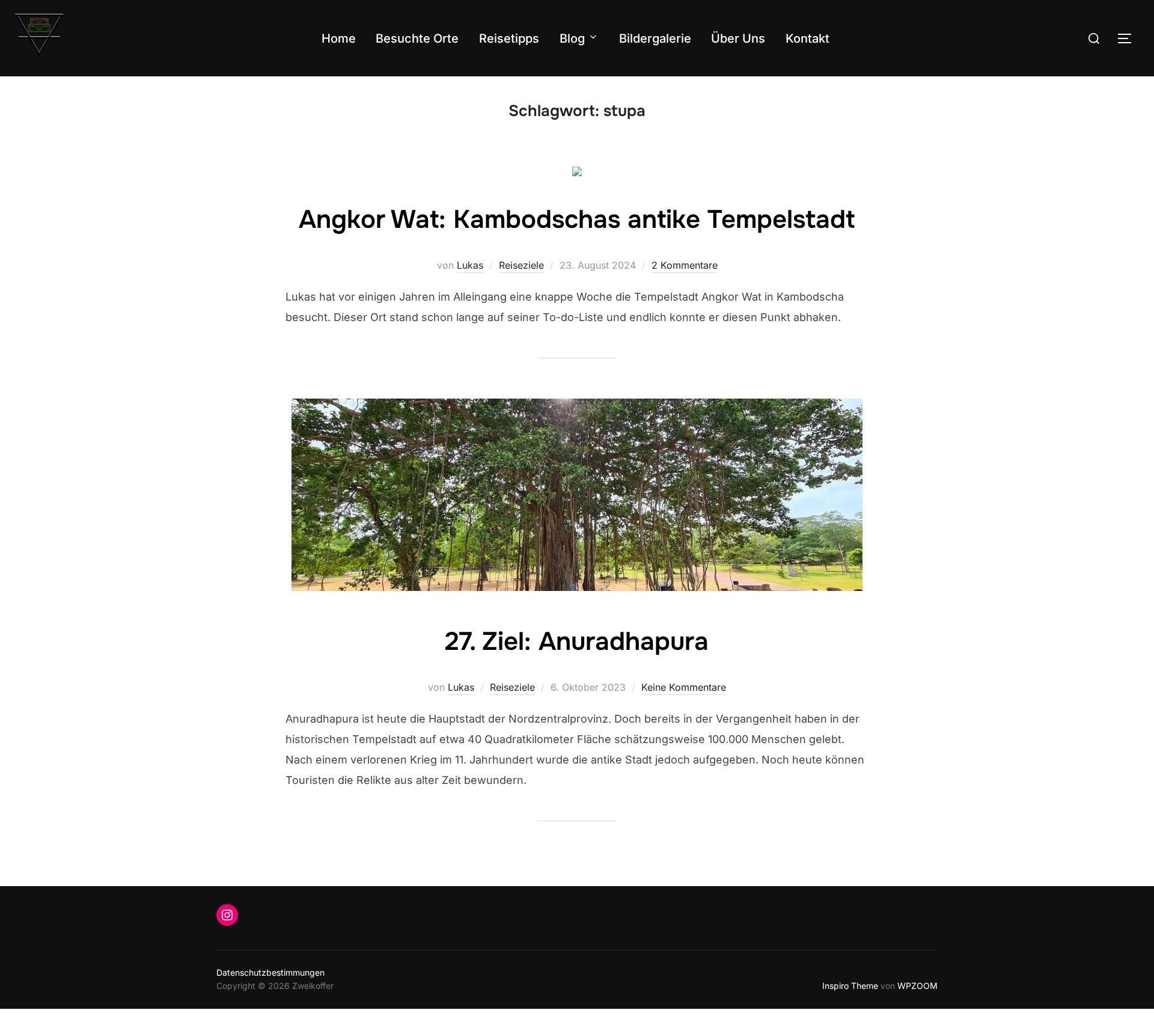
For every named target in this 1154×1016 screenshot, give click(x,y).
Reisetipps (509, 38)
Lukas (470, 265)
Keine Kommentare (683, 687)
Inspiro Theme (850, 986)
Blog (572, 38)
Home (339, 38)
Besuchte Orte (417, 38)
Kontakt (807, 38)
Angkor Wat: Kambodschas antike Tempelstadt (577, 219)
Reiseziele (521, 265)
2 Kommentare (685, 265)
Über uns (738, 38)
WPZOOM (917, 986)
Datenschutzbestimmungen (270, 972)
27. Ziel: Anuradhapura (577, 641)
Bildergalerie (655, 38)
